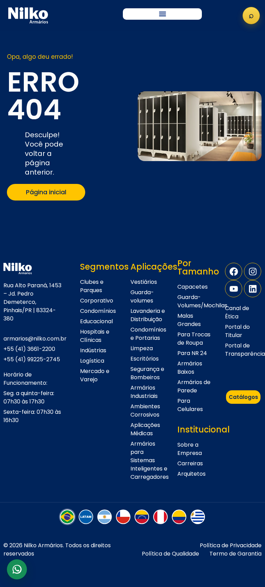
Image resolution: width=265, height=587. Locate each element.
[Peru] (160, 517)
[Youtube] (233, 288)
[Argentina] (104, 517)
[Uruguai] (197, 517)
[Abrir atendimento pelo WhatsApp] (17, 569)
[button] (162, 14)
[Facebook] (233, 271)
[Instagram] (252, 271)
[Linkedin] (252, 288)
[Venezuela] (142, 517)
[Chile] (123, 517)
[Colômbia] (179, 517)
